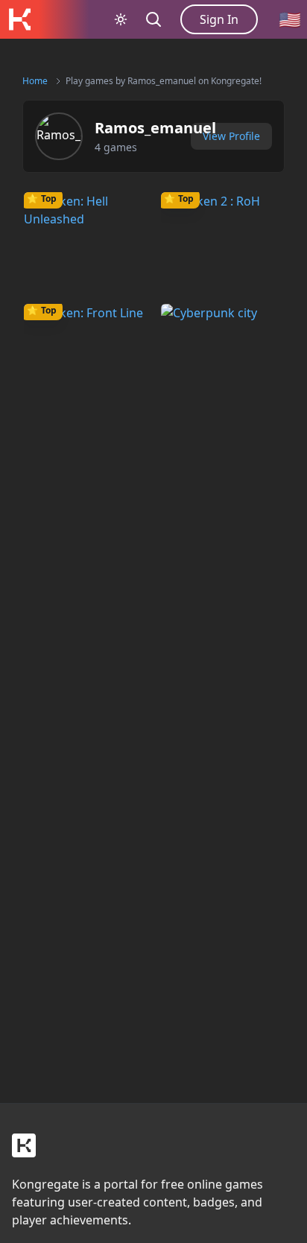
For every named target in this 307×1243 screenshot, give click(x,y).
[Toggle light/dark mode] (121, 19)
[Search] (153, 19)
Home (35, 80)
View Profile (231, 136)
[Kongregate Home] (19, 19)
